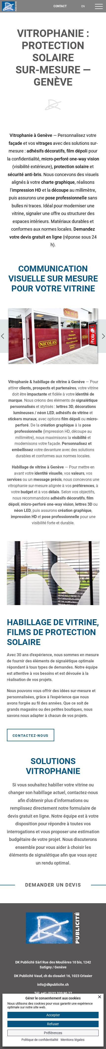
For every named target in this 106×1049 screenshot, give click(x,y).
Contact (60, 6)
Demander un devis (53, 885)
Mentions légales (73, 1040)
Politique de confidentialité (39, 1040)
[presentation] (3, 336)
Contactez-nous (31, 736)
